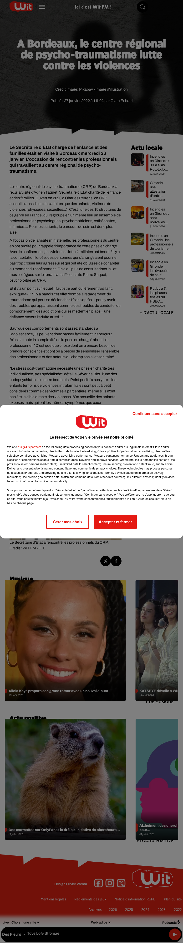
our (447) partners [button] (29, 447)
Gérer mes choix (67, 521)
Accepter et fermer (115, 521)
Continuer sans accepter (154, 413)
